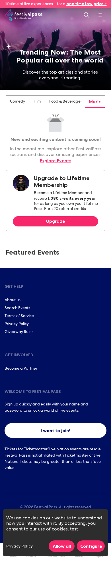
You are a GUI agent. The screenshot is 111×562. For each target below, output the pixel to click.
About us (12, 300)
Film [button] (37, 102)
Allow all (62, 546)
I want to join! (55, 430)
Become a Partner (21, 369)
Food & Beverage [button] (65, 102)
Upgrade (55, 221)
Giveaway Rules (19, 332)
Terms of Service (19, 316)
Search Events (17, 308)
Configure (91, 546)
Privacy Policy (17, 324)
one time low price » (86, 3)
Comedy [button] (17, 102)
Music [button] (94, 101)
